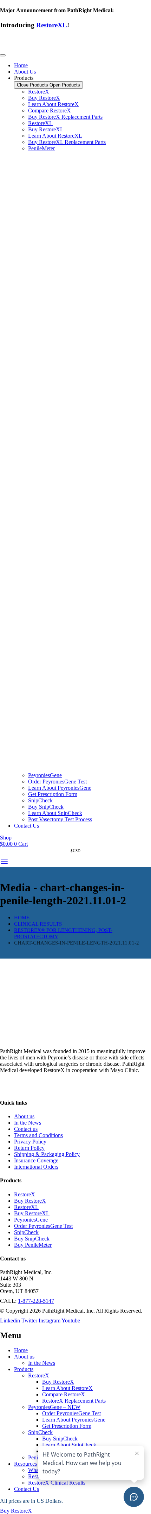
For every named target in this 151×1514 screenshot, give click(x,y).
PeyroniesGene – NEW (54, 1407)
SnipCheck (40, 1432)
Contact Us (26, 1489)
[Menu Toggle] (3, 55)
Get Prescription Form (66, 1426)
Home (21, 1350)
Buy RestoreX (58, 1382)
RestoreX (38, 1375)
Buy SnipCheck (60, 1439)
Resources (25, 1464)
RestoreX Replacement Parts (74, 1401)
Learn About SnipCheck (69, 1445)
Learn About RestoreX (67, 1388)
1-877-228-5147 (36, 1301)
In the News (41, 1363)
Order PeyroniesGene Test (71, 1413)
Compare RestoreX (63, 1394)
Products (23, 1369)
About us (24, 1357)
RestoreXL (51, 25)
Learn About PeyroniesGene (73, 1420)
